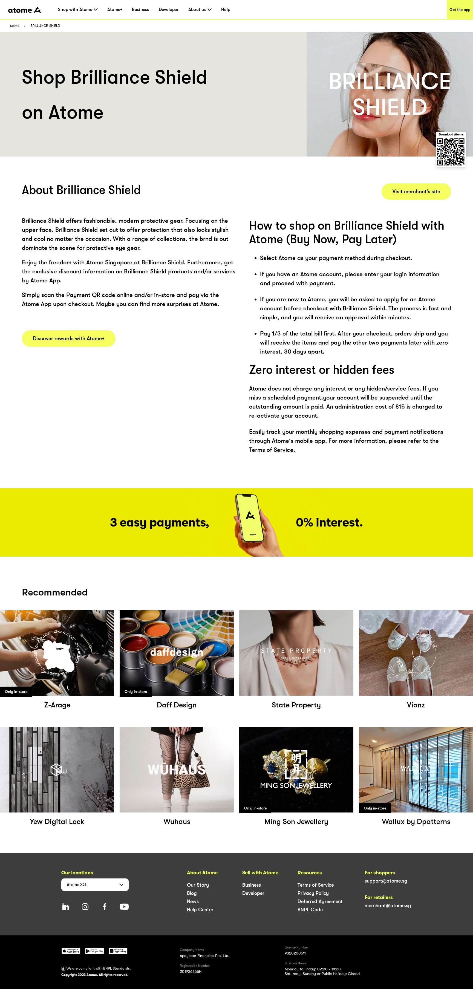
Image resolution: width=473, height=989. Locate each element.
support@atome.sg (386, 881)
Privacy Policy (313, 893)
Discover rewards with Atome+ (69, 339)
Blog (192, 893)
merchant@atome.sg (388, 905)
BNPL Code (310, 909)
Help (225, 9)
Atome (14, 26)
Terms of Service (316, 885)
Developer (169, 9)
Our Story (198, 885)
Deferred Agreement (320, 901)
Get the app (459, 9)
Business (140, 9)
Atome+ (115, 9)
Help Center (200, 909)
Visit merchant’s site (416, 192)
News (193, 901)
